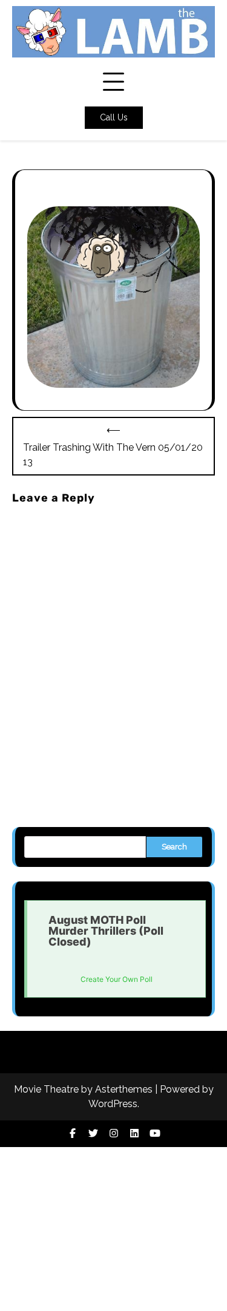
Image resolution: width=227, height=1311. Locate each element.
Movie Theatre (46, 1089)
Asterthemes (124, 1089)
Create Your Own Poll (117, 979)
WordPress (112, 1104)
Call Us (114, 117)
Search (174, 846)
